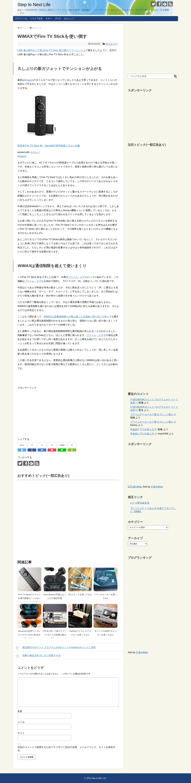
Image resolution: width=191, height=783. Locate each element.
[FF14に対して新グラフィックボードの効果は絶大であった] (55, 616)
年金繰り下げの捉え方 (142, 429)
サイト (21, 733)
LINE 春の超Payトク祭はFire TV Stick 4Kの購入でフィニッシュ (51, 50)
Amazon (29, 80)
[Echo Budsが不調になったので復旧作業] (55, 579)
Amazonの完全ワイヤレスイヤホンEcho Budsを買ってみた (29, 635)
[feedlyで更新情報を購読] (164, 3)
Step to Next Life (34, 4)
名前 (19, 711)
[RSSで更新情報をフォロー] (170, 3)
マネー (49, 18)
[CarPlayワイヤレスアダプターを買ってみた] (80, 616)
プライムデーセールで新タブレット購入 (151, 414)
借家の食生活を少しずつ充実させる (41, 655)
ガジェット (69, 18)
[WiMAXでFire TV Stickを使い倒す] (41, 450)
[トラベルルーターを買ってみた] (105, 579)
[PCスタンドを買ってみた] (80, 579)
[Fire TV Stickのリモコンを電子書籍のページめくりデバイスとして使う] (29, 579)
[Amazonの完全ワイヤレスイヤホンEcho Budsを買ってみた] (29, 616)
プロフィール (21, 18)
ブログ (58, 18)
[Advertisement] (42, 411)
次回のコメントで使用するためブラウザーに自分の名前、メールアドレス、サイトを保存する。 (66, 749)
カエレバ (35, 152)
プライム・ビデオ (77, 277)
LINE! (62, 445)
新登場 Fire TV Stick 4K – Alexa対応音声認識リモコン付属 (48, 145)
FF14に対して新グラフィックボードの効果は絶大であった (55, 635)
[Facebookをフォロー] (159, 3)
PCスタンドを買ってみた (80, 594)
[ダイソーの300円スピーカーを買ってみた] (105, 616)
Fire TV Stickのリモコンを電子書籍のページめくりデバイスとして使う (29, 598)
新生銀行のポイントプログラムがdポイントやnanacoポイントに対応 (59, 647)
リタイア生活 (36, 18)
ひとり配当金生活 (139, 503)
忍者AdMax (157, 486)
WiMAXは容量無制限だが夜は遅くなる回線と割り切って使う (76, 316)
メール (21, 722)
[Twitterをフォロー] (153, 3)
